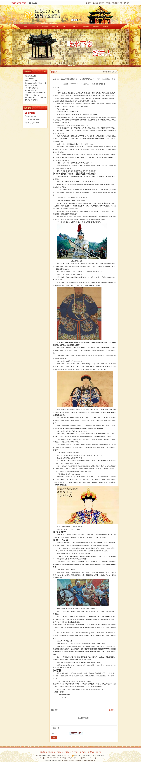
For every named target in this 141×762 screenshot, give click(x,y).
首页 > (110, 71)
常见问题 (114, 3)
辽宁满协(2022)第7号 (99, 755)
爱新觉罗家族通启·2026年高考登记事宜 (35, 98)
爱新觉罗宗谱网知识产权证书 (53, 760)
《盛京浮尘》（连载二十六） (32, 95)
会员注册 (34, 3)
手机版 (120, 3)
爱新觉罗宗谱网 (100, 84)
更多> (45, 71)
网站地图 (83, 752)
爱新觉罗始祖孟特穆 (30, 76)
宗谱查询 (86, 26)
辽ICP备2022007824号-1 (64, 755)
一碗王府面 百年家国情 (31, 88)
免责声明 (98, 752)
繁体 (128, 3)
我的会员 (88, 3)
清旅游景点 (45, 26)
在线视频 (96, 26)
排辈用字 (65, 26)
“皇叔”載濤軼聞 (29, 78)
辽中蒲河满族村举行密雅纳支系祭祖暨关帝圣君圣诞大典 (35, 93)
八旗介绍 (35, 26)
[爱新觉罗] (46, 14)
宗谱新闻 (101, 3)
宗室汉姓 (76, 26)
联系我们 (106, 26)
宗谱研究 (108, 3)
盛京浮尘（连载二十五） (31, 100)
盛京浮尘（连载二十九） (31, 80)
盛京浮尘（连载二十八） (31, 85)
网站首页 (42, 752)
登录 (30, 3)
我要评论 (112, 710)
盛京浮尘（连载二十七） (31, 90)
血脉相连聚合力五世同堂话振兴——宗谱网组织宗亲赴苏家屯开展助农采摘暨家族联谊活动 (35, 83)
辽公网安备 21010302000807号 (83, 755)
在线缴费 (95, 3)
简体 (125, 3)
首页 (25, 26)
